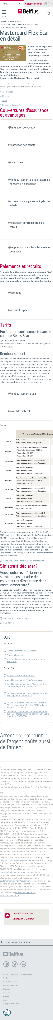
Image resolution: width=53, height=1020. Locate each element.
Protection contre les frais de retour (27, 224)
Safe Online (16, 162)
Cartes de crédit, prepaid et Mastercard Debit (20, 25)
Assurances (7, 92)
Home (3, 21)
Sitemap (6, 989)
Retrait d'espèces (20, 310)
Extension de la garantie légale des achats (30, 203)
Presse (6, 996)
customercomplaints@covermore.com (17, 881)
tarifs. (10, 346)
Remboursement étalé (23, 393)
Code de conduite (10, 982)
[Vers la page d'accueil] (28, 11)
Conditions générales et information (17, 974)
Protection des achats (22, 145)
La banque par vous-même (17, 942)
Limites (5, 96)
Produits (11, 21)
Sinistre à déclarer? (11, 105)
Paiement (15, 292)
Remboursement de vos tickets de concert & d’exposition (30, 181)
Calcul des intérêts (21, 411)
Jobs (5, 1000)
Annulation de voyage (22, 127)
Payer (19, 21)
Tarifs (4, 100)
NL (50, 3)
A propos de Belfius (11, 1004)
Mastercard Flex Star (11, 27)
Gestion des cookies (11, 985)
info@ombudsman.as (10, 872)
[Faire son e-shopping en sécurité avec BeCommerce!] (7, 1012)
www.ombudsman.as (30, 872)
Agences (6, 993)
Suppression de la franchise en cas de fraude (30, 249)
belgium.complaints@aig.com (13, 860)
